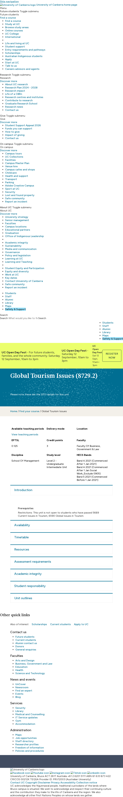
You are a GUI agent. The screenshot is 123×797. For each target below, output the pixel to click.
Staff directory (24, 741)
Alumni (9, 299)
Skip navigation (9, 1)
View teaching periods (25, 434)
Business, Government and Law (33, 663)
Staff (8, 296)
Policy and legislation (18, 255)
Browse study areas (17, 27)
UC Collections (14, 156)
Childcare (11, 172)
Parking (9, 182)
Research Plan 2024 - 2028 (21, 87)
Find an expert (23, 690)
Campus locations (16, 226)
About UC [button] (6, 207)
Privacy (55, 782)
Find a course (8, 17)
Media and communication (21, 249)
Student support (15, 46)
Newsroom (21, 687)
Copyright (31, 782)
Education (21, 666)
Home (13, 411)
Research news (14, 106)
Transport (11, 179)
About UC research (16, 84)
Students (10, 293)
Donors (19, 646)
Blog (18, 696)
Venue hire (11, 166)
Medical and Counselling (30, 714)
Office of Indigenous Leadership (24, 236)
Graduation (12, 232)
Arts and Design (24, 660)
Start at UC (12, 62)
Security (10, 191)
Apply (8, 59)
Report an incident (16, 201)
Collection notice (86, 782)
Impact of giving (15, 134)
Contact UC (17, 782)
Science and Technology (30, 673)
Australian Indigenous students (23, 56)
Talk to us (11, 65)
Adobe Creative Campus (19, 185)
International (12, 36)
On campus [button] (6, 143)
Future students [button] (9, 11)
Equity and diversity (17, 271)
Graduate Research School (21, 103)
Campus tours (13, 153)
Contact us (12, 109)
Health (19, 670)
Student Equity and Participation (24, 268)
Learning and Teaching (18, 261)
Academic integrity (16, 242)
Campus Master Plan (17, 163)
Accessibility (68, 782)
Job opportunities (26, 737)
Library (9, 302)
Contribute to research (19, 100)
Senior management (17, 220)
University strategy (16, 216)
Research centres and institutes (24, 97)
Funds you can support (18, 128)
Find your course (29, 411)
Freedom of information (29, 747)
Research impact (15, 90)
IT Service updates (26, 717)
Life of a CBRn (13, 93)
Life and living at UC (17, 43)
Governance (12, 252)
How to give (12, 131)
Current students (60, 624)
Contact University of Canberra (24, 281)
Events (19, 693)
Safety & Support (15, 309)
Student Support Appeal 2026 (23, 125)
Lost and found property (19, 195)
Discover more (8, 81)
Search (4, 318)
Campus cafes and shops (20, 169)
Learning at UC (14, 258)
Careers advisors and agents (22, 68)
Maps (8, 306)
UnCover (20, 684)
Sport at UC (12, 188)
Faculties (10, 223)
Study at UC (12, 24)
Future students (24, 636)
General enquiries (25, 649)
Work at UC (12, 274)
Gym (18, 720)
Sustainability (13, 245)
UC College (12, 33)
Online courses (14, 30)
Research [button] (5, 74)
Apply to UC (81, 624)
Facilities (10, 159)
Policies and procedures (29, 750)
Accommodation (25, 723)
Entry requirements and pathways (25, 49)
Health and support (16, 175)
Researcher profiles (27, 744)
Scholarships (12, 52)
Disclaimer (44, 782)
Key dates (11, 277)
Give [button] (2, 115)
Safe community (15, 198)
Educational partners (17, 229)
